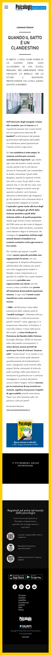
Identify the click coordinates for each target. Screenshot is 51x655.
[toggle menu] (6, 7)
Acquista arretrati (39, 8)
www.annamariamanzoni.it (18, 410)
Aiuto (20, 607)
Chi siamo (22, 595)
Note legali (25, 637)
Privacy (21, 609)
